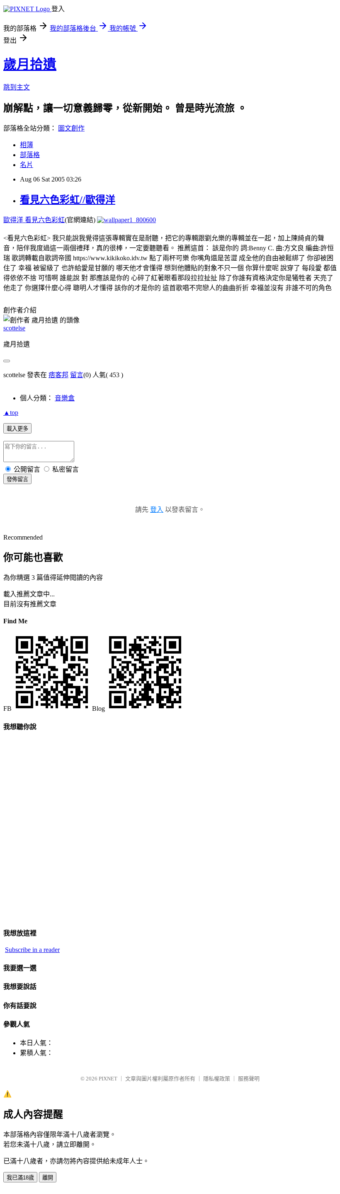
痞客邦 (58, 374)
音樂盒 (65, 398)
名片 (26, 164)
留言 (76, 374)
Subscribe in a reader (32, 949)
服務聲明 (249, 1078)
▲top (10, 412)
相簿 (26, 144)
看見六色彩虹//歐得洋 (67, 199)
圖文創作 (71, 128)
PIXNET (108, 1078)
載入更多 (17, 429)
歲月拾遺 (29, 64)
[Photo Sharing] (126, 219)
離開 (47, 1178)
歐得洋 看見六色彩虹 (34, 219)
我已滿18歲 (20, 1178)
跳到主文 (16, 87)
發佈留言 (17, 479)
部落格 (30, 154)
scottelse (14, 328)
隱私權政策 (216, 1078)
